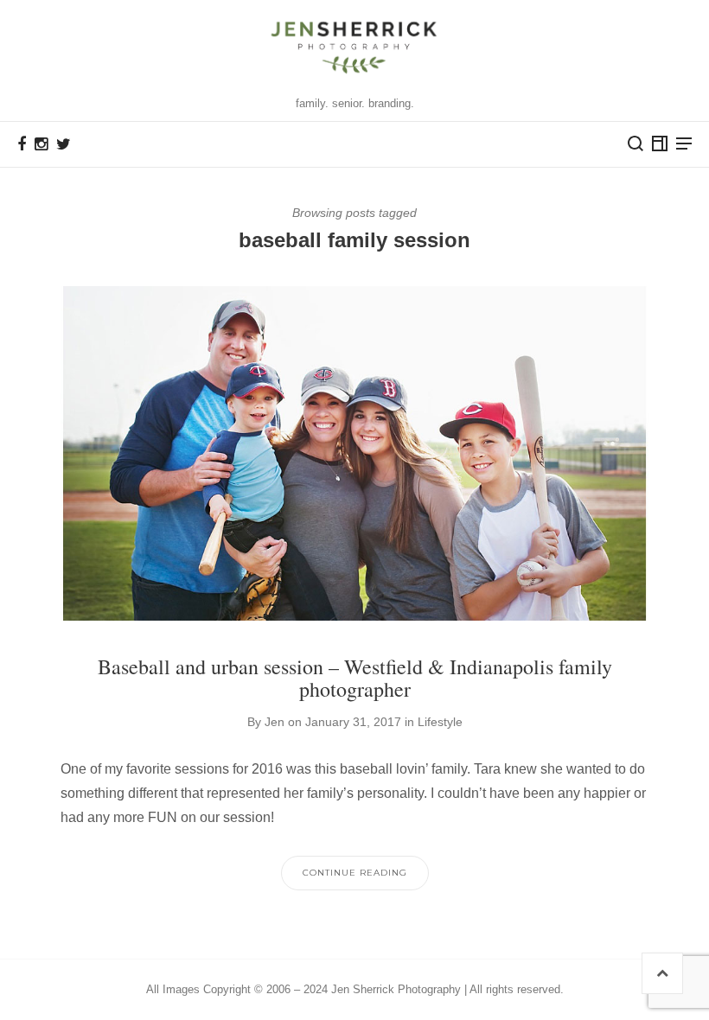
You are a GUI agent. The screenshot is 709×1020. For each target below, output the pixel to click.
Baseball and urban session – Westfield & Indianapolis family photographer (355, 678)
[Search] (635, 143)
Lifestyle (440, 722)
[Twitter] (63, 144)
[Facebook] (21, 144)
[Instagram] (41, 144)
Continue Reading (355, 872)
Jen (274, 722)
